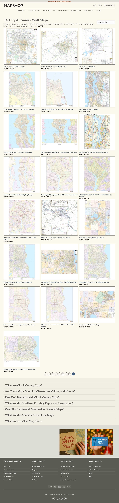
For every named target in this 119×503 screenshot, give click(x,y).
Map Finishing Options (68, 466)
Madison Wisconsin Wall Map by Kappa (91, 238)
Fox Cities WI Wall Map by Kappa (89, 325)
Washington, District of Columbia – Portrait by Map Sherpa (95, 195)
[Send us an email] (62, 498)
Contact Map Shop (95, 466)
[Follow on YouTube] (65, 498)
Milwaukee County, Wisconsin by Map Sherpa (18, 282)
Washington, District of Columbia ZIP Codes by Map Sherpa (20, 238)
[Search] (95, 5)
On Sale (99, 10)
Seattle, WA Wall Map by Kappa (89, 109)
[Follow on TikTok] (59, 498)
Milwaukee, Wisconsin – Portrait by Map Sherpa (94, 282)
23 (70, 374)
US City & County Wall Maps (22, 26)
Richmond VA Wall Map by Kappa (14, 67)
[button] (100, 5)
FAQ (90, 473)
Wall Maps (21, 10)
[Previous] (45, 373)
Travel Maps (88, 10)
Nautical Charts (76, 10)
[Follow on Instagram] (56, 498)
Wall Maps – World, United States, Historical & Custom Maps (37, 24)
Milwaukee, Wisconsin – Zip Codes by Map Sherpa (19, 325)
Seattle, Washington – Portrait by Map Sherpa (18, 152)
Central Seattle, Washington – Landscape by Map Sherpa (59, 152)
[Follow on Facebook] (53, 498)
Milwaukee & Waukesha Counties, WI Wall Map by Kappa (59, 282)
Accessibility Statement (68, 480)
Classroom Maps (34, 10)
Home (6, 24)
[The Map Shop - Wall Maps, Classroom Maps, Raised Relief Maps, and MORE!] (13, 5)
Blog (90, 476)
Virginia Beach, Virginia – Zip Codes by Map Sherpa (57, 109)
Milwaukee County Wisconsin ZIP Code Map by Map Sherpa (57, 325)
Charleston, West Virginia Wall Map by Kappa (55, 238)
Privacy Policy (65, 476)
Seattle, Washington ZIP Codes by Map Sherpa (18, 195)
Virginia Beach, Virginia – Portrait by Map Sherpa (19, 109)
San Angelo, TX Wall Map (87, 67)
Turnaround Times (66, 470)
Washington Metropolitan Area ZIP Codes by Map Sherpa (59, 195)
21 (63, 374)
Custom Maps (63, 10)
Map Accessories (37, 476)
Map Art (34, 470)
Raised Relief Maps (50, 10)
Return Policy (65, 473)
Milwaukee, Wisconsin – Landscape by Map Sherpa (19, 369)
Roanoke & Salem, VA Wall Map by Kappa (54, 67)
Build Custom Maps (38, 466)
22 (66, 374)
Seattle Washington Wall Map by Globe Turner (93, 152)
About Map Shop (94, 470)
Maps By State (8, 480)
